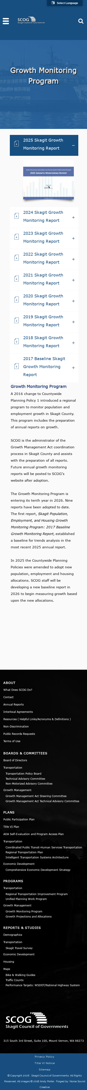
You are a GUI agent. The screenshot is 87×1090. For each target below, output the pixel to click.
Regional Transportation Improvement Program (37, 894)
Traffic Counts (14, 980)
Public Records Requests (19, 733)
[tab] (44, 145)
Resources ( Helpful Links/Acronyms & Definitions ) (37, 719)
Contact (8, 697)
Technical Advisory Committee (25, 778)
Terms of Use (11, 741)
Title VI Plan (11, 826)
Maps (6, 968)
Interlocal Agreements (18, 711)
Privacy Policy (44, 1056)
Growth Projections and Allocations (29, 916)
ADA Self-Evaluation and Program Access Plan (33, 834)
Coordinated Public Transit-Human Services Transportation (44, 847)
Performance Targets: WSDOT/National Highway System (43, 985)
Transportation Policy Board (23, 773)
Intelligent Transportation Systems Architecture (37, 857)
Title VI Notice (45, 1063)
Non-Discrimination (16, 726)
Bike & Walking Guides (20, 974)
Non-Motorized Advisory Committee (29, 783)
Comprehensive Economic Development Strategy (38, 869)
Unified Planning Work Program (26, 898)
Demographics (12, 934)
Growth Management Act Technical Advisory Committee (42, 801)
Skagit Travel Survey (19, 948)
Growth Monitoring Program (24, 911)
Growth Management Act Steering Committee (36, 795)
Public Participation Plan (19, 819)
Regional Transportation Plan (24, 852)
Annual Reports (13, 704)
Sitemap (44, 1069)
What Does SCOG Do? (17, 689)
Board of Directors (15, 760)
